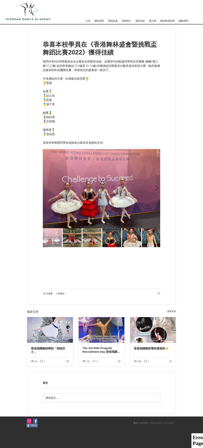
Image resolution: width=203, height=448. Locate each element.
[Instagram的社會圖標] (29, 421)
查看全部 (171, 311)
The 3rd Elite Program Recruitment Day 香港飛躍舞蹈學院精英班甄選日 (101, 350)
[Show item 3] (92, 237)
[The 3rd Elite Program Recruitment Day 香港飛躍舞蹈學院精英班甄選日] (101, 330)
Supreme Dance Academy (28, 19)
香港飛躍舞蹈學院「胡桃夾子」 (48, 350)
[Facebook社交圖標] (35, 421)
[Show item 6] (151, 237)
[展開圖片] (101, 188)
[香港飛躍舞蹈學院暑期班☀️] (153, 330)
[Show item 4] (111, 237)
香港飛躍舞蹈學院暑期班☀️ (151, 348)
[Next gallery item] (156, 189)
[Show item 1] (52, 237)
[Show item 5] (131, 237)
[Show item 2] (72, 237)
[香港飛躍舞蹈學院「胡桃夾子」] (50, 330)
